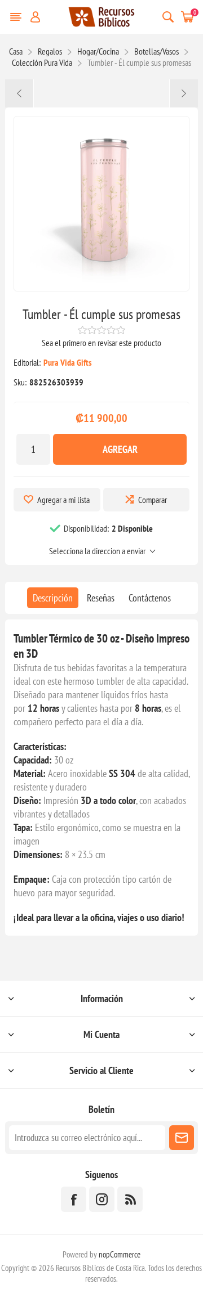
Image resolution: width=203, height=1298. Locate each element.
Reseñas (100, 597)
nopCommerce (119, 1254)
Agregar (120, 449)
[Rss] (130, 1199)
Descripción (53, 597)
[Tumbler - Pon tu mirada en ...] (183, 93)
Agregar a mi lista (63, 499)
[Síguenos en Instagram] (101, 1199)
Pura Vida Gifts (67, 362)
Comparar (152, 499)
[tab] (52, 597)
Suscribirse (181, 1137)
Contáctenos (150, 597)
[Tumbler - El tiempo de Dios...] (19, 93)
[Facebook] (73, 1199)
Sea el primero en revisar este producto (101, 342)
